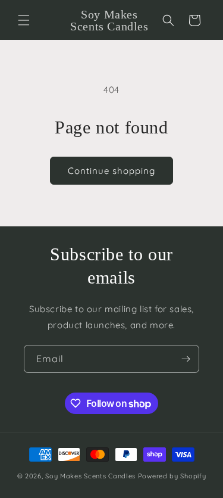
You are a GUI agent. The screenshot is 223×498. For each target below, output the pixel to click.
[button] (24, 20)
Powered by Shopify (172, 476)
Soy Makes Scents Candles (90, 476)
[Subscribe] (185, 359)
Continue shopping (111, 170)
